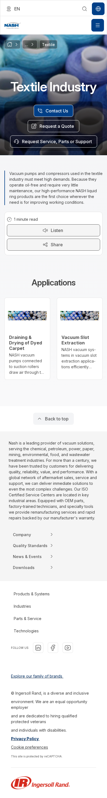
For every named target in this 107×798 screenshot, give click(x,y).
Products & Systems (32, 594)
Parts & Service (27, 618)
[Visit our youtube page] (68, 648)
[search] (84, 8)
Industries (22, 606)
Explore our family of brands (37, 676)
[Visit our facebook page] (53, 648)
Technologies (26, 631)
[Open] (97, 25)
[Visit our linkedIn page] (38, 648)
